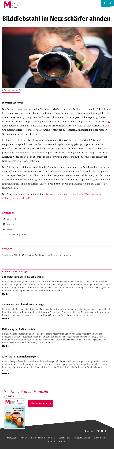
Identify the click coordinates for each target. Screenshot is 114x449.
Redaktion (40, 437)
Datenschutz (65, 437)
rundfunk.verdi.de (82, 437)
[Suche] (85, 431)
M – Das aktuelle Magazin (26, 392)
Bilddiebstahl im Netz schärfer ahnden (53, 255)
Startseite (7, 255)
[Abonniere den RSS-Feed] (105, 431)
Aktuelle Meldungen (23, 255)
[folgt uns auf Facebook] (95, 431)
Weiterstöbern (39, 403)
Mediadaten (26, 437)
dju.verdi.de (99, 437)
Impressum (12, 437)
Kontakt (51, 437)
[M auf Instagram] (102, 431)
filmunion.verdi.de (56, 441)
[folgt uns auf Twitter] (98, 431)
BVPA (108, 125)
